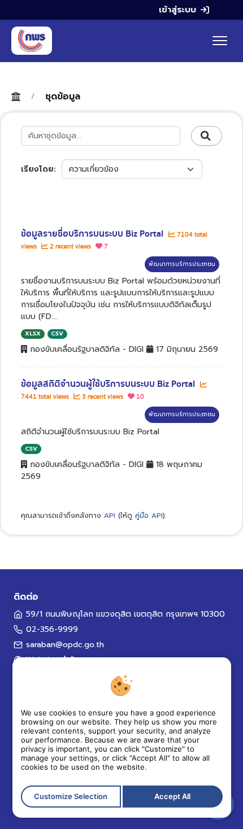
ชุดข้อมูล (62, 96)
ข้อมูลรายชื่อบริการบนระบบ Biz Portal (93, 233)
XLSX (33, 333)
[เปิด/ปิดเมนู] (220, 41)
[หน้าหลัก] (31, 41)
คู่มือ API (149, 516)
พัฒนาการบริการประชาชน (182, 264)
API (109, 516)
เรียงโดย (37, 169)
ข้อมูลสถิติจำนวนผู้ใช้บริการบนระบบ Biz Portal (109, 384)
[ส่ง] (206, 136)
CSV (57, 333)
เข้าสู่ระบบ (177, 9)
